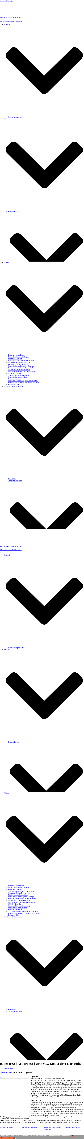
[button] (44, 70)
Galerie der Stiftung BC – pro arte (19, 362)
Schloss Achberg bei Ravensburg (19, 375)
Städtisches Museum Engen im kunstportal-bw (23, 381)
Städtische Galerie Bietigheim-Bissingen (21, 366)
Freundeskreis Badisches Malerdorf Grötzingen (23, 382)
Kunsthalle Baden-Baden (16, 355)
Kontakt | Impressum (6, 1127)
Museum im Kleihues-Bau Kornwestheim (21, 371)
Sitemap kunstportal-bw (16, 117)
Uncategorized (9, 1069)
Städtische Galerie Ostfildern (17, 377)
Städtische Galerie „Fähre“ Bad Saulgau (21, 360)
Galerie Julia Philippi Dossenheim (19, 370)
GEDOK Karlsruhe (14, 373)
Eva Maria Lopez (6, 1073)
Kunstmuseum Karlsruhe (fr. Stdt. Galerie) (22, 368)
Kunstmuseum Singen (15, 379)
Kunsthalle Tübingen (15, 359)
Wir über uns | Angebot (29, 1127)
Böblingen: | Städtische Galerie (18, 364)
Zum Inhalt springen (6, 1)
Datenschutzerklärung (72, 1127)
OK (73, 1136)
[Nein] (15, 1138)
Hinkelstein (12, 479)
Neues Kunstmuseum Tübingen (18, 357)
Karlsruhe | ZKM (13, 384)
